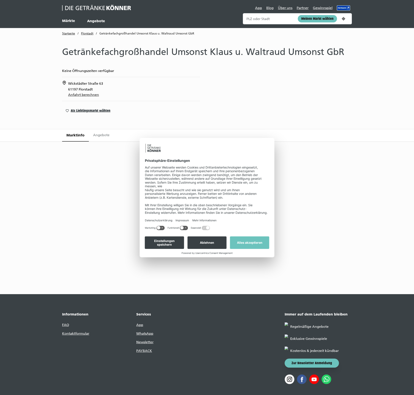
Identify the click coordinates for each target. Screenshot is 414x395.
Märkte (68, 21)
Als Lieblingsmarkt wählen (90, 111)
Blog (270, 8)
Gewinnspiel (322, 8)
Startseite (68, 33)
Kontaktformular (75, 333)
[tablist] (207, 135)
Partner (303, 8)
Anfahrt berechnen (83, 95)
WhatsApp (144, 333)
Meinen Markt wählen (317, 19)
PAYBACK (144, 351)
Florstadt (87, 33)
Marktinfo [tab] (75, 135)
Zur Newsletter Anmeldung (312, 363)
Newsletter (145, 342)
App (258, 8)
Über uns (285, 8)
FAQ (65, 325)
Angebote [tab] (101, 135)
